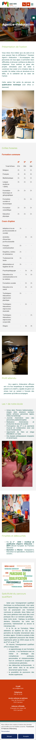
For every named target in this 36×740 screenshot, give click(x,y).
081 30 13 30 (18, 694)
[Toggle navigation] (32, 4)
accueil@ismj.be (18, 688)
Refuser (9, 736)
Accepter (26, 736)
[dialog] (18, 731)
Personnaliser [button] (5, 731)
